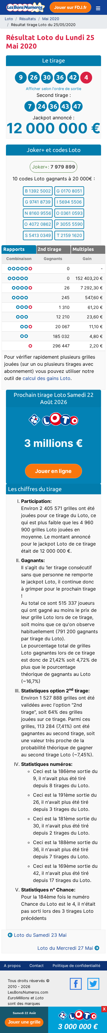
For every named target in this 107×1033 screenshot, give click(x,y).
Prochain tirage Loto (40, 395)
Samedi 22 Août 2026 (67, 398)
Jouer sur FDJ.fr (70, 7)
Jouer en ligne (53, 471)
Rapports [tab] (14, 249)
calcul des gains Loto (46, 378)
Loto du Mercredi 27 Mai (65, 948)
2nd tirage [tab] (49, 249)
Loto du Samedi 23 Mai (40, 935)
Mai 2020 (50, 19)
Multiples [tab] (83, 249)
